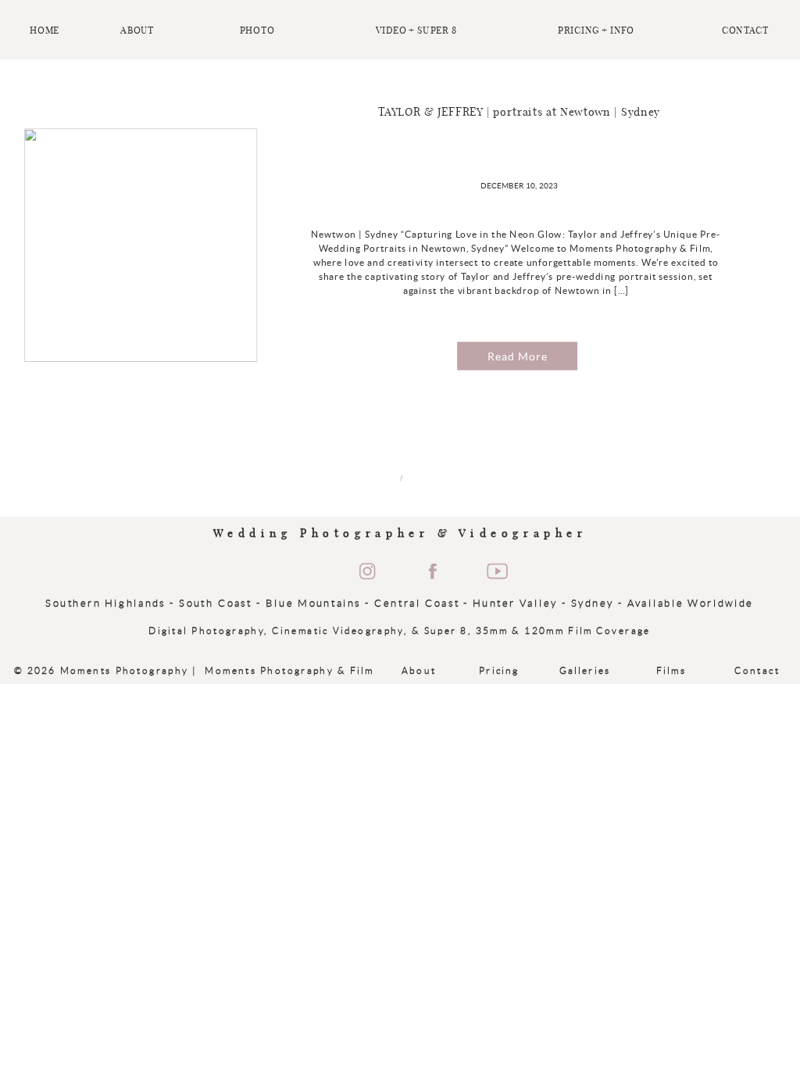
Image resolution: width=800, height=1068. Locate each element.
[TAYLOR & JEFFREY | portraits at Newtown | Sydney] (141, 246)
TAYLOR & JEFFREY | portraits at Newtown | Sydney (519, 112)
